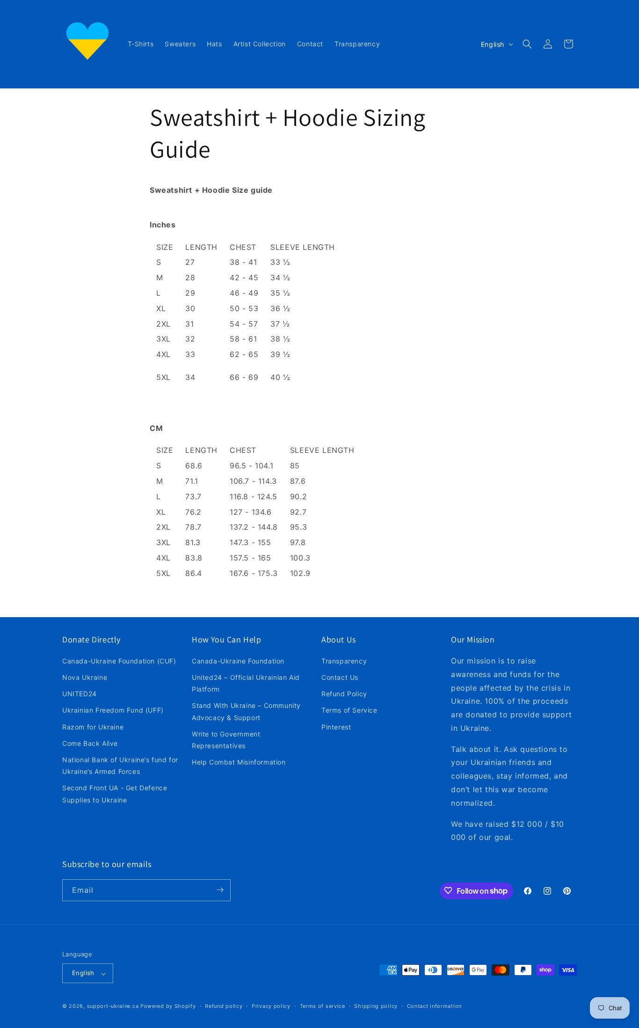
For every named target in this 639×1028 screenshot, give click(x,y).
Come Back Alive (90, 743)
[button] (527, 44)
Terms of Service (349, 710)
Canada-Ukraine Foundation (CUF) (119, 661)
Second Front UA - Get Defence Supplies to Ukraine (114, 794)
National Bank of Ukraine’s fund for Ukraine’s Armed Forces (120, 765)
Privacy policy (271, 1006)
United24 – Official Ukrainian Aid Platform (246, 683)
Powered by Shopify (168, 1006)
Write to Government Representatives (226, 740)
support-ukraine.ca (113, 1006)
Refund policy (223, 1006)
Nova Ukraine (84, 678)
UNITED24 (79, 694)
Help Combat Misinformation (239, 762)
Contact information (434, 1006)
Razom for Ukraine (92, 727)
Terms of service (322, 1006)
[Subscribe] (220, 890)
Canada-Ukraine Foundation (238, 661)
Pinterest (336, 727)
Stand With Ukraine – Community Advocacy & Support (246, 712)
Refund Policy (344, 694)
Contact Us (339, 678)
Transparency (344, 661)
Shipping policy (376, 1006)
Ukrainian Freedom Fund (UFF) (113, 710)
